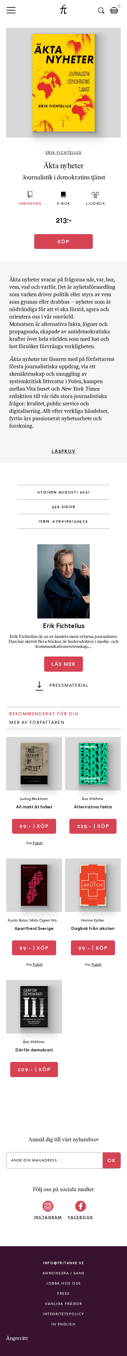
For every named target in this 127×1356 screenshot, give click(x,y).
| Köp (34, 826)
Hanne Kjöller (92, 920)
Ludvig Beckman (34, 798)
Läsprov (64, 451)
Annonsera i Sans (64, 1273)
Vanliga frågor (63, 1303)
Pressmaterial (68, 685)
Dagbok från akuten (93, 928)
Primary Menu (11, 10)
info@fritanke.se (63, 1262)
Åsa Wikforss (92, 798)
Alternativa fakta (93, 807)
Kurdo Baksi (18, 920)
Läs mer (63, 664)
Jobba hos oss (63, 1283)
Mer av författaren (37, 722)
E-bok (63, 203)
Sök (101, 10)
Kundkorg (114, 10)
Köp (63, 242)
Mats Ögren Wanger (47, 920)
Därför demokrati (34, 1050)
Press (63, 1293)
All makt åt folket (34, 807)
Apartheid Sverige (34, 928)
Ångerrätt (17, 1338)
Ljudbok (95, 203)
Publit (38, 843)
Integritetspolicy (63, 1313)
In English (63, 1324)
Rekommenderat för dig (44, 713)
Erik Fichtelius (64, 152)
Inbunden (30, 203)
